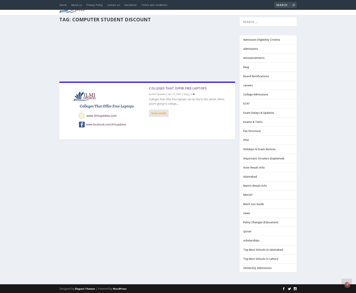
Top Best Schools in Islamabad (263, 249)
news (125, 7)
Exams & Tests (204, 7)
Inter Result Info (254, 167)
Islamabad (250, 176)
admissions (174, 7)
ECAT (246, 103)
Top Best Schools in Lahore (260, 259)
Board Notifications (256, 76)
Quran (247, 231)
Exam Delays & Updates (258, 112)
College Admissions (255, 94)
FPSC (246, 140)
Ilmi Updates (159, 94)
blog (138, 7)
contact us (113, 5)
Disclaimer (130, 5)
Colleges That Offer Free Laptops (178, 88)
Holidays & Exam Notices (259, 149)
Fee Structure (252, 131)
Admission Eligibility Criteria (261, 39)
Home (63, 5)
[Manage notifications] (347, 285)
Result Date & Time (275, 7)
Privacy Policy (94, 5)
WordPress (119, 288)
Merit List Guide (253, 204)
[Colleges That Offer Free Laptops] (104, 111)
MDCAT (248, 195)
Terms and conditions (154, 5)
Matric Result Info (255, 185)
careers (154, 7)
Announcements (238, 7)
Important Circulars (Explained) (263, 158)
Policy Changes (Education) (260, 222)
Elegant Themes (85, 288)
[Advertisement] (147, 51)
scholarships (251, 240)
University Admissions (257, 268)
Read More (158, 113)
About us (76, 5)
